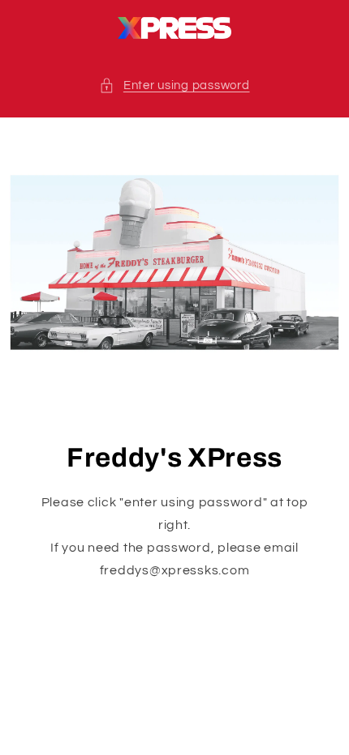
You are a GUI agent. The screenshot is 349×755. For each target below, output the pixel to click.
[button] (174, 85)
